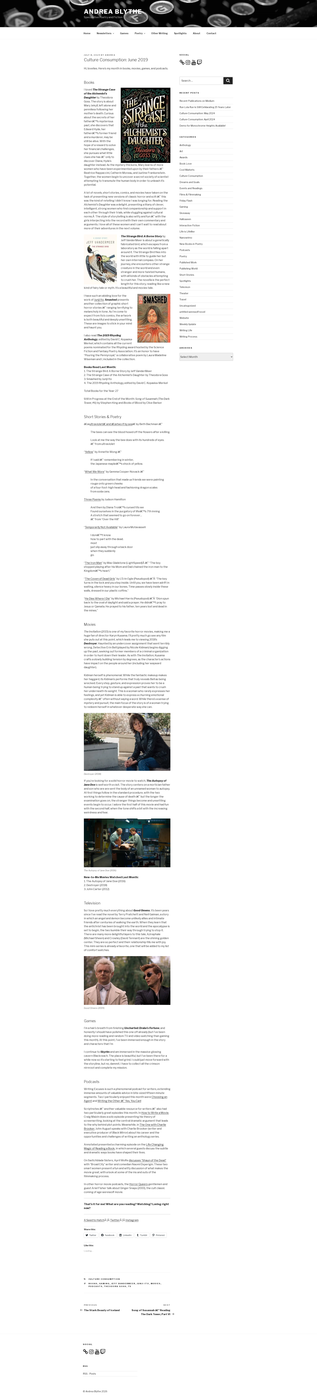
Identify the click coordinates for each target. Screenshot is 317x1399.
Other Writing (159, 33)
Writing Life (185, 330)
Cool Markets (186, 169)
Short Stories (186, 274)
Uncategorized (187, 305)
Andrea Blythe (113, 11)
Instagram (132, 1220)
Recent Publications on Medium (196, 100)
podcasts (95, 1286)
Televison (184, 287)
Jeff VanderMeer (123, 1283)
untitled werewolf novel (192, 311)
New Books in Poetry (191, 243)
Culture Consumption (104, 1279)
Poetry (139, 33)
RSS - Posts (89, 1373)
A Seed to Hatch (94, 1220)
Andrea (110, 55)
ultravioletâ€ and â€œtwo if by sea (110, 424)
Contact (211, 33)
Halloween (185, 219)
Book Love (185, 163)
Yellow (89, 451)
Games (124, 33)
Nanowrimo (185, 237)
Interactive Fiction (189, 225)
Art (181, 151)
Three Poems (92, 499)
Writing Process (188, 336)
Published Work (188, 262)
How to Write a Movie (155, 1112)
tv (129, 1286)
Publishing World (188, 268)
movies (156, 1283)
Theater (183, 293)
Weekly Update (187, 324)
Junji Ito (99, 299)
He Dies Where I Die (97, 598)
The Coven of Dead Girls (100, 578)
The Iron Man (93, 562)
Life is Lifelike (187, 231)
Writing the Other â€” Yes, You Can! (119, 1100)
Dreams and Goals (189, 182)
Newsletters (104, 33)
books (93, 1283)
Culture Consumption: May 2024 (197, 113)
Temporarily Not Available (101, 527)
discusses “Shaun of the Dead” (147, 1160)
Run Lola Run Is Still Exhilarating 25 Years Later (205, 107)
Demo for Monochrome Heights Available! (202, 125)
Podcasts (184, 250)
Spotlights (180, 33)
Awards (183, 157)
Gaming (183, 206)
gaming (104, 1283)
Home (87, 33)
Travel (182, 299)
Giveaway (184, 213)
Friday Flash (185, 200)
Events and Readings (190, 188)
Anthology (185, 145)
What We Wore (94, 471)
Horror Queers (138, 1184)
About (196, 33)
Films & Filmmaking (190, 194)
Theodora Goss (115, 1286)
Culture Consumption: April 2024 (197, 119)
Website (184, 318)
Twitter (115, 1220)
